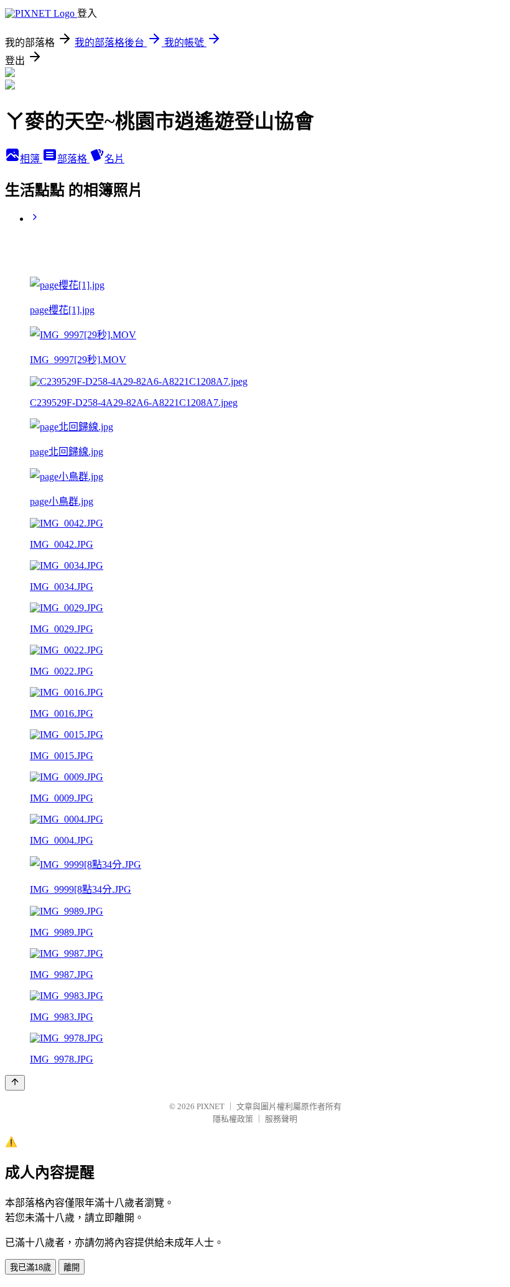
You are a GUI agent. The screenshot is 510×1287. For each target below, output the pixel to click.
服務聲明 (281, 1118)
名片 (114, 159)
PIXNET (211, 1106)
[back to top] (15, 1083)
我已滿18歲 (30, 1267)
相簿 (31, 159)
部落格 (73, 159)
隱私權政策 (233, 1118)
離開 (71, 1267)
